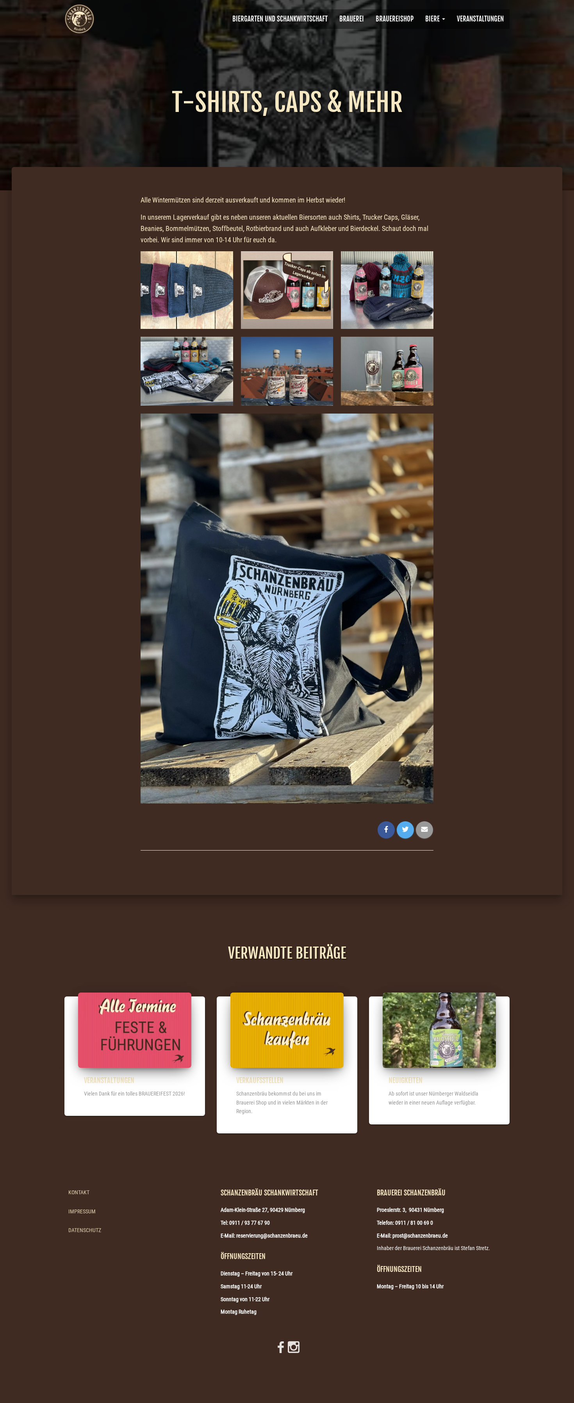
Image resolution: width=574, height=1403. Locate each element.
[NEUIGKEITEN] (439, 1029)
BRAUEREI (351, 19)
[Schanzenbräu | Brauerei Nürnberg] (79, 19)
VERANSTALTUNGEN (480, 19)
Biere (433, 19)
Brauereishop (395, 19)
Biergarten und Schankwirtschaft (280, 19)
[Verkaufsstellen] (287, 1029)
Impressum (82, 1211)
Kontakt (78, 1192)
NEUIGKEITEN (405, 1080)
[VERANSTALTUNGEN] (134, 1029)
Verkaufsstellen (259, 1080)
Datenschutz (84, 1230)
